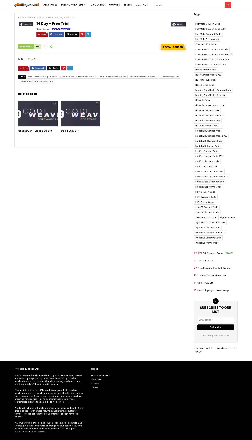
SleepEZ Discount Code (207, 212)
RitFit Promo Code (204, 202)
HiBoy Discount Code (206, 79)
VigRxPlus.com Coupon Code (210, 222)
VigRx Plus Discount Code (208, 237)
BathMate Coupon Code (207, 23)
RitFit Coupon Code (205, 191)
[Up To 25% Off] (80, 102)
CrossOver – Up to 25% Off (35, 131)
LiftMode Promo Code (206, 125)
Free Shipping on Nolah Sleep (213, 290)
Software (31, 17)
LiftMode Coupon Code (207, 110)
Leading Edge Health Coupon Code (213, 90)
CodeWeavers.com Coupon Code (36, 81)
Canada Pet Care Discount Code (212, 59)
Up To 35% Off (205, 282)
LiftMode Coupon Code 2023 (209, 115)
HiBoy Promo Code (204, 85)
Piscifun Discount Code (207, 161)
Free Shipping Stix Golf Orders (214, 267)
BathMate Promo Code (207, 39)
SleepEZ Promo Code (206, 217)
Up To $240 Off (206, 260)
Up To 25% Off (70, 131)
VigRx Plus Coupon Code (207, 227)
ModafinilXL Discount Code (209, 141)
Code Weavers (46, 17)
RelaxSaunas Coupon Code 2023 (211, 176)
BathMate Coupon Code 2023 (210, 29)
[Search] (228, 5)
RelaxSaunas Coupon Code (209, 171)
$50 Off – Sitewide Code (212, 275)
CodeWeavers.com (169, 77)
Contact (142, 4)
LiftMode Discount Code (207, 120)
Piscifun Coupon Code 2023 (209, 156)
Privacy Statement (74, 4)
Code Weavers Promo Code (143, 77)
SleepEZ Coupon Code (206, 207)
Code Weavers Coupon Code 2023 (77, 77)
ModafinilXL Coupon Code (208, 130)
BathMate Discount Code (208, 34)
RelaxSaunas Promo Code (208, 186)
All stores (50, 4)
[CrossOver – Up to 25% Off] (37, 102)
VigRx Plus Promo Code (207, 242)
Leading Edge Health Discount (210, 95)
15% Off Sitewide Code (210, 253)
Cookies (114, 4)
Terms (128, 4)
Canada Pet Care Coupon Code (211, 49)
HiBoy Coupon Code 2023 (208, 74)
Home (21, 17)
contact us (57, 428)
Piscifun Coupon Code (206, 151)
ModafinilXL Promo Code (207, 146)
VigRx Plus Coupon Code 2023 (210, 232)
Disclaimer (98, 4)
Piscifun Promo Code (206, 166)
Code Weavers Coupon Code (42, 77)
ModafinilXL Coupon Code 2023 (211, 135)
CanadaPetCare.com (206, 44)
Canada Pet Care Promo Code (210, 64)
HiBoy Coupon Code (205, 69)
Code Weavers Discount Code (111, 77)
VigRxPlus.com (227, 217)
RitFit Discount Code (205, 197)
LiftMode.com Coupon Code (210, 105)
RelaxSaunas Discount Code (209, 181)
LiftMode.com (202, 100)
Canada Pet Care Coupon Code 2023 (214, 54)
